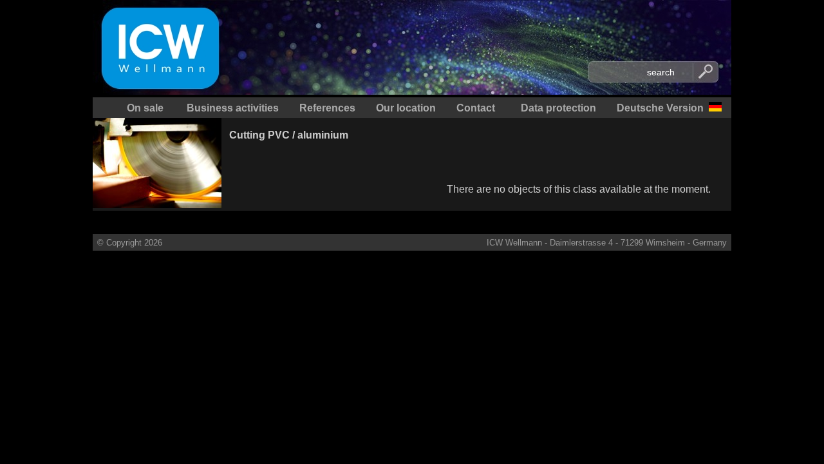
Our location (406, 107)
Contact (475, 107)
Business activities (233, 107)
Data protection (558, 107)
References (327, 107)
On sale (145, 107)
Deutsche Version (660, 107)
